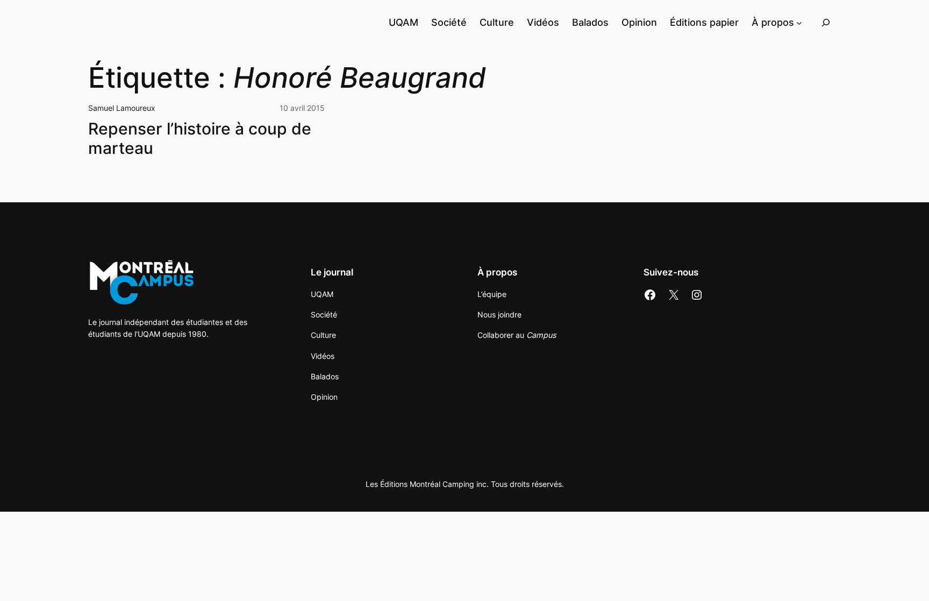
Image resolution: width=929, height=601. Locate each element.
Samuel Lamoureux (121, 107)
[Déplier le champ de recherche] (826, 22)
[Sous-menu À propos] (799, 22)
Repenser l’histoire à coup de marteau (199, 138)
